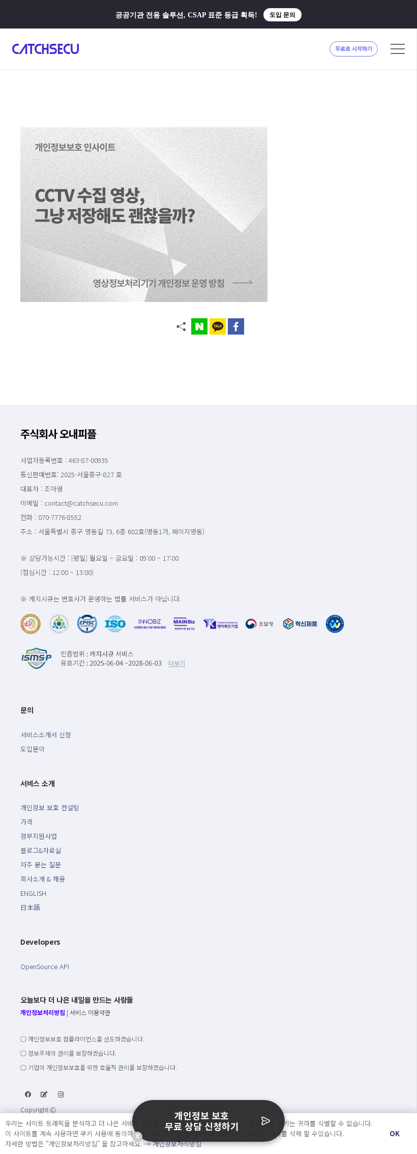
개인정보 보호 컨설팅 (49, 807)
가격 (26, 822)
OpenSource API (44, 966)
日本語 (30, 907)
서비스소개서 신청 (45, 734)
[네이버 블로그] (44, 1094)
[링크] (45, 49)
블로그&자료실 (40, 850)
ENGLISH (33, 893)
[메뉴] (397, 49)
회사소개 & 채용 (42, 879)
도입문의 (32, 749)
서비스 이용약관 (90, 1012)
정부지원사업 (38, 836)
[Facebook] (28, 1094)
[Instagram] (61, 1094)
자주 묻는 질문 (40, 864)
